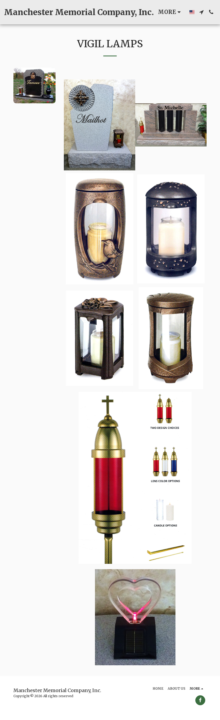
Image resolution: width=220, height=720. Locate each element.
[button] (201, 12)
